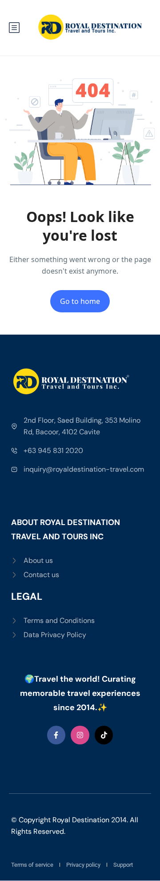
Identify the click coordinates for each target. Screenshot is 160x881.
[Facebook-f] (56, 735)
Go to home (80, 301)
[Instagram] (80, 735)
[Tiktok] (104, 735)
